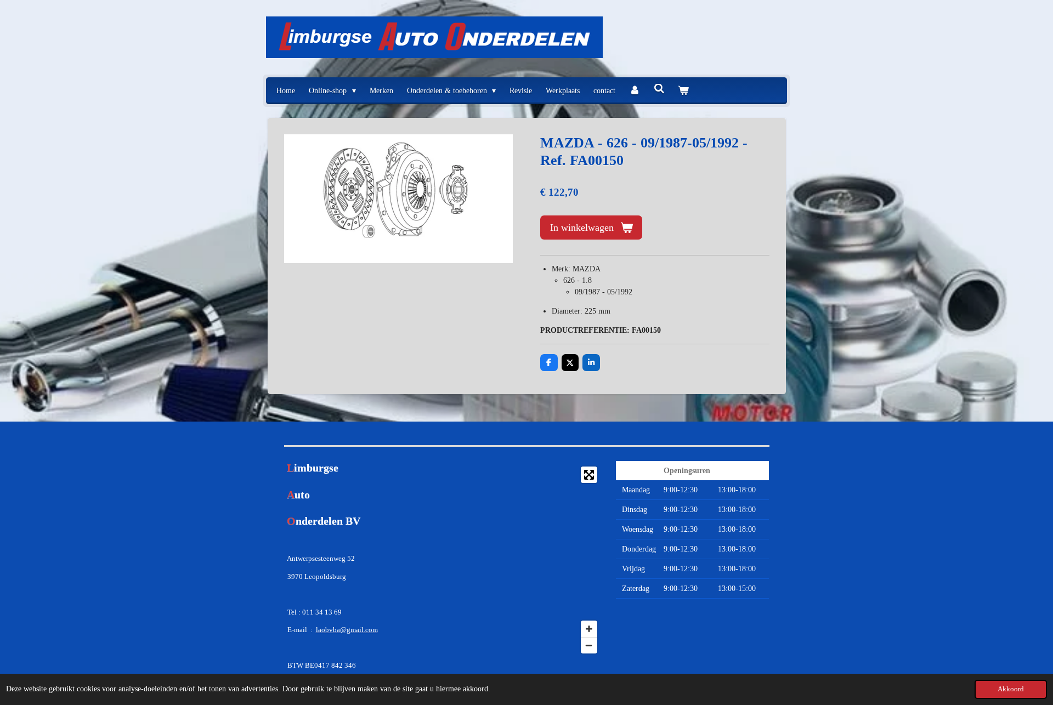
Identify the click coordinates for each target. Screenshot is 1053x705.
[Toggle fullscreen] (589, 475)
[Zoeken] (659, 89)
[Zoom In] (589, 629)
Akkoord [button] (1011, 689)
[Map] (526, 560)
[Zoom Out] (589, 645)
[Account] (634, 91)
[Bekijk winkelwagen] (683, 91)
